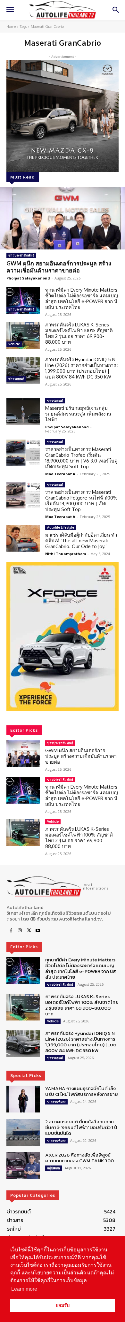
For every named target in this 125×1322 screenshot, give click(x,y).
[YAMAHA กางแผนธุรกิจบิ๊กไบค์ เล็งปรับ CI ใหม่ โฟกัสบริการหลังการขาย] (23, 1099)
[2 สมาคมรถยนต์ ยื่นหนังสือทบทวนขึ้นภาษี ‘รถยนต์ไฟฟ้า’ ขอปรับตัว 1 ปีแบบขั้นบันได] (23, 1132)
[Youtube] (37, 930)
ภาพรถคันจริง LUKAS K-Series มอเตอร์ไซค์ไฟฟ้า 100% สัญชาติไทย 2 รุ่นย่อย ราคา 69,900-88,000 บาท (79, 333)
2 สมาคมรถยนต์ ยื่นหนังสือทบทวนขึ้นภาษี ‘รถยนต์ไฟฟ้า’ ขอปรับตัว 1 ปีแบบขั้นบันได (81, 1127)
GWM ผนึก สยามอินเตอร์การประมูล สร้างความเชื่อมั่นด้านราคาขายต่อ (58, 267)
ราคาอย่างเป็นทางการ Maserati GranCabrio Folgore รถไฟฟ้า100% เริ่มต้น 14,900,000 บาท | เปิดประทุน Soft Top (81, 500)
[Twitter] (28, 930)
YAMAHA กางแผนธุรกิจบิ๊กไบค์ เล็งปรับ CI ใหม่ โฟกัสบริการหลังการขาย (81, 1091)
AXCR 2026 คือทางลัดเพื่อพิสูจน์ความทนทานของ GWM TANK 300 (79, 1157)
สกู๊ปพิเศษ (53, 1168)
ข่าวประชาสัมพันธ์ (21, 255)
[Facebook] (10, 930)
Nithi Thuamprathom (65, 553)
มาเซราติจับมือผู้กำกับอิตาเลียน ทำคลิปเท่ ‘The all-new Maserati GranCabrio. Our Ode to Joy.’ (81, 540)
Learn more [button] (24, 1289)
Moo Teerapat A (60, 473)
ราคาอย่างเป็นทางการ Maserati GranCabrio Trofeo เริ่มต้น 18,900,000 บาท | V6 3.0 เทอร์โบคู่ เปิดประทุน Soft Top (81, 458)
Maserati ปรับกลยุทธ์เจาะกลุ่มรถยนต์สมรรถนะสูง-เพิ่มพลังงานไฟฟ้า (78, 414)
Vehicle (14, 344)
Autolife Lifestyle (60, 527)
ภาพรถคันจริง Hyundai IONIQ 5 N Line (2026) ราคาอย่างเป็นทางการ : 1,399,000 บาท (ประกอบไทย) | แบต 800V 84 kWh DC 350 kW (81, 368)
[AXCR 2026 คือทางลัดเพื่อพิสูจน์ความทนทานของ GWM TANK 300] (23, 1165)
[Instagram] (19, 930)
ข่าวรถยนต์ (16, 379)
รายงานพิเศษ (56, 1101)
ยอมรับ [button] (63, 1305)
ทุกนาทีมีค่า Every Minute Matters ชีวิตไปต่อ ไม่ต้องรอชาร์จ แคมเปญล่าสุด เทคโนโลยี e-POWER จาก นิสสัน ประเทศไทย (81, 298)
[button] (62, 636)
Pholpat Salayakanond (28, 278)
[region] (62, 636)
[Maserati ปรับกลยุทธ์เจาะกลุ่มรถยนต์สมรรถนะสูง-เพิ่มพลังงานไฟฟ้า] (23, 411)
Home (11, 26)
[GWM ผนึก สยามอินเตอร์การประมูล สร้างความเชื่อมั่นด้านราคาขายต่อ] (62, 218)
